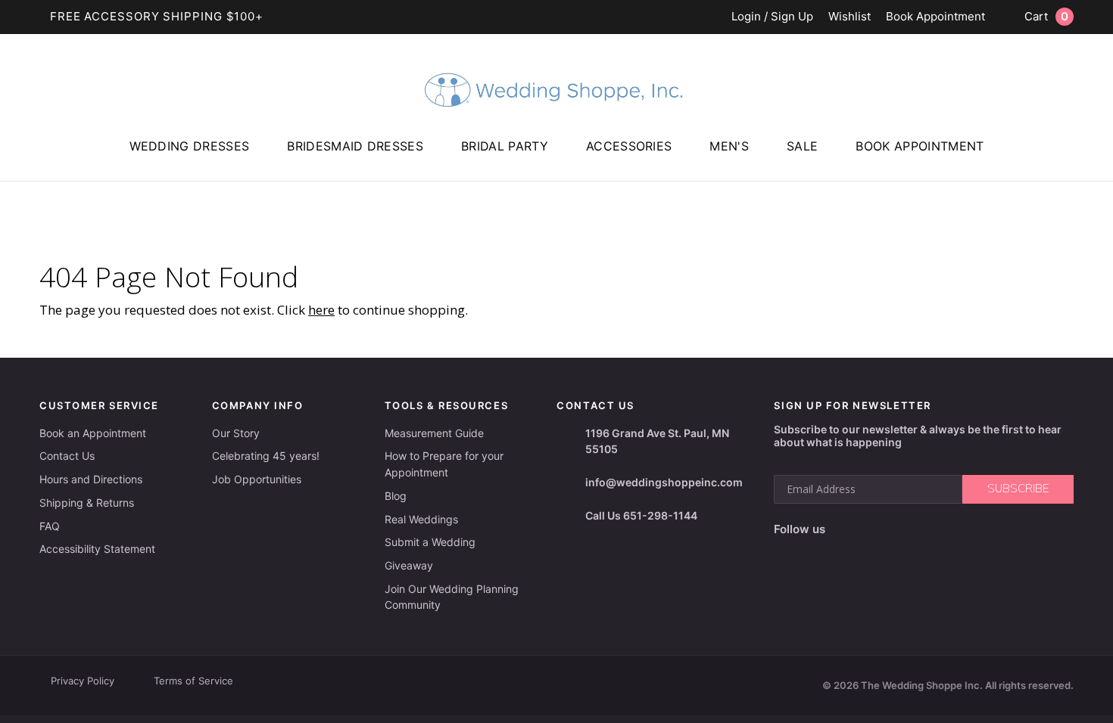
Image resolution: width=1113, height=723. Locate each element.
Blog (396, 495)
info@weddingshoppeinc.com (664, 482)
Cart (1046, 16)
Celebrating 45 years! (266, 455)
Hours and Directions (90, 479)
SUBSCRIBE (1018, 488)
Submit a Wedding (430, 541)
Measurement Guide (434, 433)
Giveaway (409, 565)
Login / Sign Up (772, 17)
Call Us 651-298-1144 (641, 515)
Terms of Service (193, 681)
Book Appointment (935, 17)
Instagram (871, 529)
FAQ (49, 526)
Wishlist (849, 17)
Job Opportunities (256, 479)
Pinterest (944, 529)
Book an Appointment (92, 433)
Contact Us (67, 455)
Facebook (841, 529)
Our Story (236, 433)
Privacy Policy (82, 681)
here (321, 309)
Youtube (906, 529)
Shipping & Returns (86, 502)
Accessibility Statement (97, 548)
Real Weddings (421, 519)
